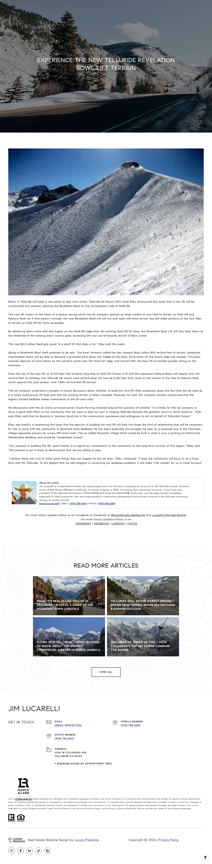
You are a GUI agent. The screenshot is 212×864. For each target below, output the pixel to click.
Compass (84, 799)
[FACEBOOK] (20, 850)
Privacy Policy (169, 840)
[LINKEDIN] (29, 850)
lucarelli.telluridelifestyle (129, 515)
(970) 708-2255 (106, 503)
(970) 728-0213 (78, 503)
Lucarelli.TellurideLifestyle (169, 515)
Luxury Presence (87, 840)
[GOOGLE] (47, 850)
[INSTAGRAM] (11, 850)
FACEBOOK (101, 523)
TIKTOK (132, 523)
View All (106, 672)
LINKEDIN (118, 523)
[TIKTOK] (38, 850)
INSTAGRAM (83, 523)
